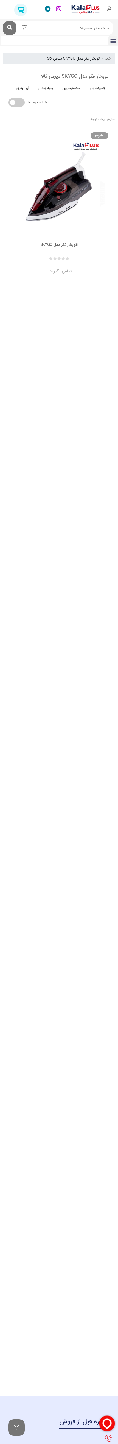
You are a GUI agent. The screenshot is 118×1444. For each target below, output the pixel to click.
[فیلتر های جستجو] (24, 28)
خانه (108, 58)
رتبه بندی (45, 88)
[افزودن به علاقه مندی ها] (43, 267)
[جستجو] (9, 28)
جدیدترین (98, 88)
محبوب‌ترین (71, 88)
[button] (112, 40)
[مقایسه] (54, 267)
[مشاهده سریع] (64, 267)
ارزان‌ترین (22, 88)
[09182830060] (108, 1438)
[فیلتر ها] (16, 1427)
